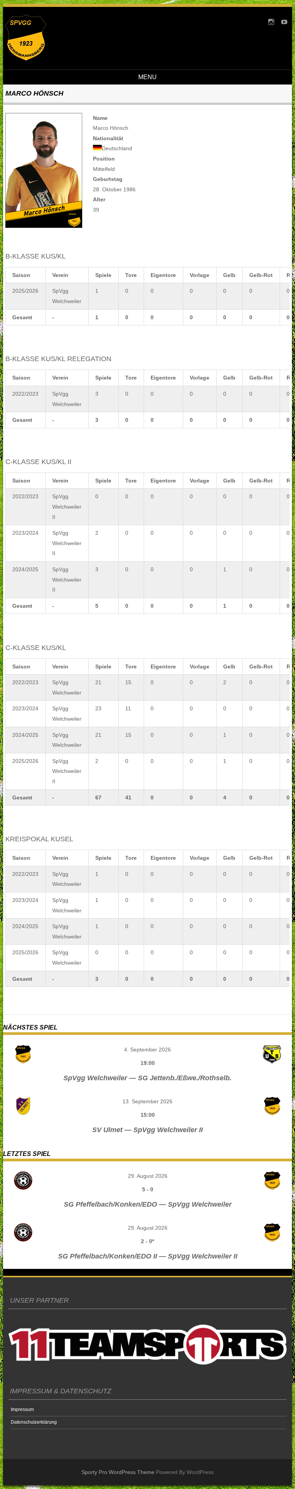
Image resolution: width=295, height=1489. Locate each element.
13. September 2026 (147, 1101)
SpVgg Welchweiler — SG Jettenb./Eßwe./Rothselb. (147, 1078)
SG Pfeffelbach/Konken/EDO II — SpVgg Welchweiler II (147, 1256)
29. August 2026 (147, 1176)
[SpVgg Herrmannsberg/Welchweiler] (25, 59)
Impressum (22, 1409)
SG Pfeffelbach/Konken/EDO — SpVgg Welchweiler (148, 1204)
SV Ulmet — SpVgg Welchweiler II (147, 1130)
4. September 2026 (147, 1049)
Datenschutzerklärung (34, 1422)
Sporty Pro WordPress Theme (117, 1472)
